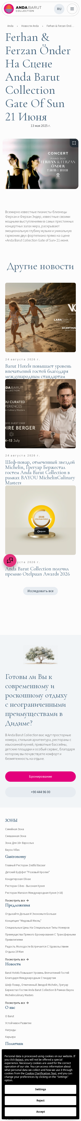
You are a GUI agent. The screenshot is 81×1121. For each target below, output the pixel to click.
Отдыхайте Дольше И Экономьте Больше (30, 914)
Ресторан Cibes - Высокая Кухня (25, 886)
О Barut (9, 1016)
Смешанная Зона (15, 836)
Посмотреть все (15, 901)
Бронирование (40, 776)
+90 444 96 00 (40, 792)
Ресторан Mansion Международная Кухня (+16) (34, 893)
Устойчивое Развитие (18, 1023)
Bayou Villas (12, 850)
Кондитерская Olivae (18, 879)
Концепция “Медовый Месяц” (23, 921)
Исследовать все (40, 591)
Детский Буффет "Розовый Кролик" (27, 872)
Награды (10, 1030)
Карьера (10, 1037)
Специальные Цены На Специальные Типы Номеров (37, 928)
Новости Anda (30, 26)
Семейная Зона (14, 829)
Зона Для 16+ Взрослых (19, 843)
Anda (10, 26)
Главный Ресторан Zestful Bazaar (25, 865)
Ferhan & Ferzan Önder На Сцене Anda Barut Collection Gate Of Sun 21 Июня (61, 26)
